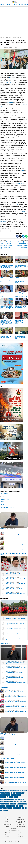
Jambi (17, 79)
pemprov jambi (3, 808)
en (11, 792)
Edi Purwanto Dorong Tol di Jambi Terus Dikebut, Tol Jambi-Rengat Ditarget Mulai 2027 (6, 279)
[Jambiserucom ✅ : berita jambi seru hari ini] (14, 2)
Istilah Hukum (4, 511)
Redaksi (7, 826)
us (1, 810)
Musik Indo (8, 805)
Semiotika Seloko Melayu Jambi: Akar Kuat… (15, 744)
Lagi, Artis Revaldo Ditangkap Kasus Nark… (16, 633)
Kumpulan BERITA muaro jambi (18, 799)
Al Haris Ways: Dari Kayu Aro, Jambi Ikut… (16, 578)
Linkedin (21, 834)
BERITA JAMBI (5, 499)
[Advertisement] (14, 21)
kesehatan (10, 102)
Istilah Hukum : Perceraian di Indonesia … (14, 539)
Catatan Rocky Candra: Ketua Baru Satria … (15, 777)
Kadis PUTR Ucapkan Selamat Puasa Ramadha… (16, 696)
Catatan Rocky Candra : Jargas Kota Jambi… (15, 772)
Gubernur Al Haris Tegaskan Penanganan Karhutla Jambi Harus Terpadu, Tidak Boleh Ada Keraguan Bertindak (6, 265)
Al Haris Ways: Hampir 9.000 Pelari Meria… (16, 593)
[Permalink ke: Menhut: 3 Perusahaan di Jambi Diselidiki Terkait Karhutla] (14, 608)
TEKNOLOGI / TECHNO (7, 507)
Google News (20, 819)
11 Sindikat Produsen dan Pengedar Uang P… (15, 624)
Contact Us (20, 817)
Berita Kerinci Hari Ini (5, 231)
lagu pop (7, 803)
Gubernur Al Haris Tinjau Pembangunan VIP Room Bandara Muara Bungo (5, 336)
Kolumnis (13, 537)
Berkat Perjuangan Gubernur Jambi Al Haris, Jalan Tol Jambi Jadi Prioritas (22, 243)
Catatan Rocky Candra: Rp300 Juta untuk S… (15, 767)
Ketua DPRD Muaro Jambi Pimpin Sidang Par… (16, 706)
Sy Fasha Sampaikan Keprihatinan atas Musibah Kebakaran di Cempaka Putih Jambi (6, 294)
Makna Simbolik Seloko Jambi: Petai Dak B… (15, 739)
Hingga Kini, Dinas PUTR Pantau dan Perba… (15, 691)
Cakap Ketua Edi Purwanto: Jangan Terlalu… (16, 667)
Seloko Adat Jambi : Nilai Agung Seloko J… (15, 753)
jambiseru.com (3, 797)
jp (7, 797)
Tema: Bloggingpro (19, 841)
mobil (22, 170)
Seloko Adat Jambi (5, 716)
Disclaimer (13, 828)
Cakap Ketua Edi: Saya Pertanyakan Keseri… (16, 682)
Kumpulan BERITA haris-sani (6, 799)
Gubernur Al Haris (21, 792)
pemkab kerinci (15, 231)
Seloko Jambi (3, 733)
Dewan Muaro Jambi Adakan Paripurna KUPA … (16, 711)
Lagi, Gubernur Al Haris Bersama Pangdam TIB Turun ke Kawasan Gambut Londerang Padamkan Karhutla (21, 280)
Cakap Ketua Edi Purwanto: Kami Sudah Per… (15, 663)
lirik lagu (14, 803)
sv (25, 808)
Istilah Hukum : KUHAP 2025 (6, 529)
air (22, 215)
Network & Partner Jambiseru (20, 822)
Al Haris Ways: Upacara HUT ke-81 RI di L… (16, 583)
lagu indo (2, 803)
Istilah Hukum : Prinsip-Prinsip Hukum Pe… (15, 534)
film (14, 792)
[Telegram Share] (23, 236)
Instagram (8, 834)
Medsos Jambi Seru (20, 826)
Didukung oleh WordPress (10, 841)
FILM (2, 504)
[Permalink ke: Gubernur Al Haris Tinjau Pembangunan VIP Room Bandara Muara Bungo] (6, 330)
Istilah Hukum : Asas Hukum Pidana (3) (14, 544)
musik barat (3, 805)
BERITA (3, 496)
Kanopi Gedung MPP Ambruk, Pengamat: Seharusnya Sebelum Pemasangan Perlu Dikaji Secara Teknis (6, 244)
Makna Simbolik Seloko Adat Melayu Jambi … (10, 734)
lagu (13, 801)
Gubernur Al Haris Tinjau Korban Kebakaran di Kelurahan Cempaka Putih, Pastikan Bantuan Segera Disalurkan (6, 322)
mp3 (22, 803)
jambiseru (18, 794)
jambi (9, 794)
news (17, 805)
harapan (23, 211)
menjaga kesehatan (20, 183)
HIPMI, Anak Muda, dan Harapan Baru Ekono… (15, 782)
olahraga (20, 805)
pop (20, 808)
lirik (10, 803)
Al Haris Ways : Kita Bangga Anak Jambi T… (16, 573)
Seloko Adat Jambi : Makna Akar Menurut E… (15, 749)
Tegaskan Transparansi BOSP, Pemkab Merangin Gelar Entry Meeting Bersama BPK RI (21, 265)
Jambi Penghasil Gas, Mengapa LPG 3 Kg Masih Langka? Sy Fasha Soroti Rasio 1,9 (20, 336)
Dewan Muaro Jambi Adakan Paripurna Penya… (16, 701)
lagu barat (17, 801)
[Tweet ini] (20, 236)
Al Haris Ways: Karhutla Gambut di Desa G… (16, 588)
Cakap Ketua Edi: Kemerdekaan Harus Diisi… (14, 678)
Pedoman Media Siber (7, 824)
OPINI (2, 502)
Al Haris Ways (9, 572)
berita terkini (3, 792)
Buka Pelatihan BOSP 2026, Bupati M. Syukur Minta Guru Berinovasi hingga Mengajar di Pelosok (6, 308)
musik (26, 803)
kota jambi (11, 797)
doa (10, 77)
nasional (13, 805)
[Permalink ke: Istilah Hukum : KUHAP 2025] (14, 520)
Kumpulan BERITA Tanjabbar (6, 801)
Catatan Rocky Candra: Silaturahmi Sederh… (15, 762)
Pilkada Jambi (15, 808)
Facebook (8, 832)
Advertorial (4, 687)
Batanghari (7, 790)
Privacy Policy (20, 824)
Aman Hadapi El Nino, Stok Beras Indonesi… (16, 628)
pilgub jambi (9, 808)
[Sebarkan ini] (17, 236)
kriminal (15, 797)
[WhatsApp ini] (26, 236)
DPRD (17, 204)
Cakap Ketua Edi (9, 661)
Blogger (21, 836)
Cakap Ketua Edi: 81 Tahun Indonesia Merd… (14, 673)
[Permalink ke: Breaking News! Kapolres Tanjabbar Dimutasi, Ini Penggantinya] (21, 301)
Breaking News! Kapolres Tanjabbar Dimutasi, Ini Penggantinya (20, 307)
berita (11, 790)
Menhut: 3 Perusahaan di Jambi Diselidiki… (16, 618)
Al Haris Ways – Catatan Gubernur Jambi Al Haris (13, 554)
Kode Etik (7, 821)
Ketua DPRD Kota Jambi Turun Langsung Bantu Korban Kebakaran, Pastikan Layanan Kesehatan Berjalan (21, 294)
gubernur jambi (3, 794)
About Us (7, 817)
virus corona (5, 810)
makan (2, 172)
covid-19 (8, 792)
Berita (7, 617)
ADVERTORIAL (5, 493)
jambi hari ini (13, 794)
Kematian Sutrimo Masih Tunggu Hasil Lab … (15, 638)
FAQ (7, 819)
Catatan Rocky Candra (7, 758)
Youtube (8, 836)
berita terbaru (24, 790)
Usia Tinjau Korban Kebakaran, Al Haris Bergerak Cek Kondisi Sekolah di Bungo (19, 322)
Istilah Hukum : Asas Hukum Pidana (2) (14, 548)
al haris (2, 790)
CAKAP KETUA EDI (5, 643)
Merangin (8, 82)
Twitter (21, 832)
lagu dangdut (22, 801)
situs (23, 808)
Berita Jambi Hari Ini (17, 790)
